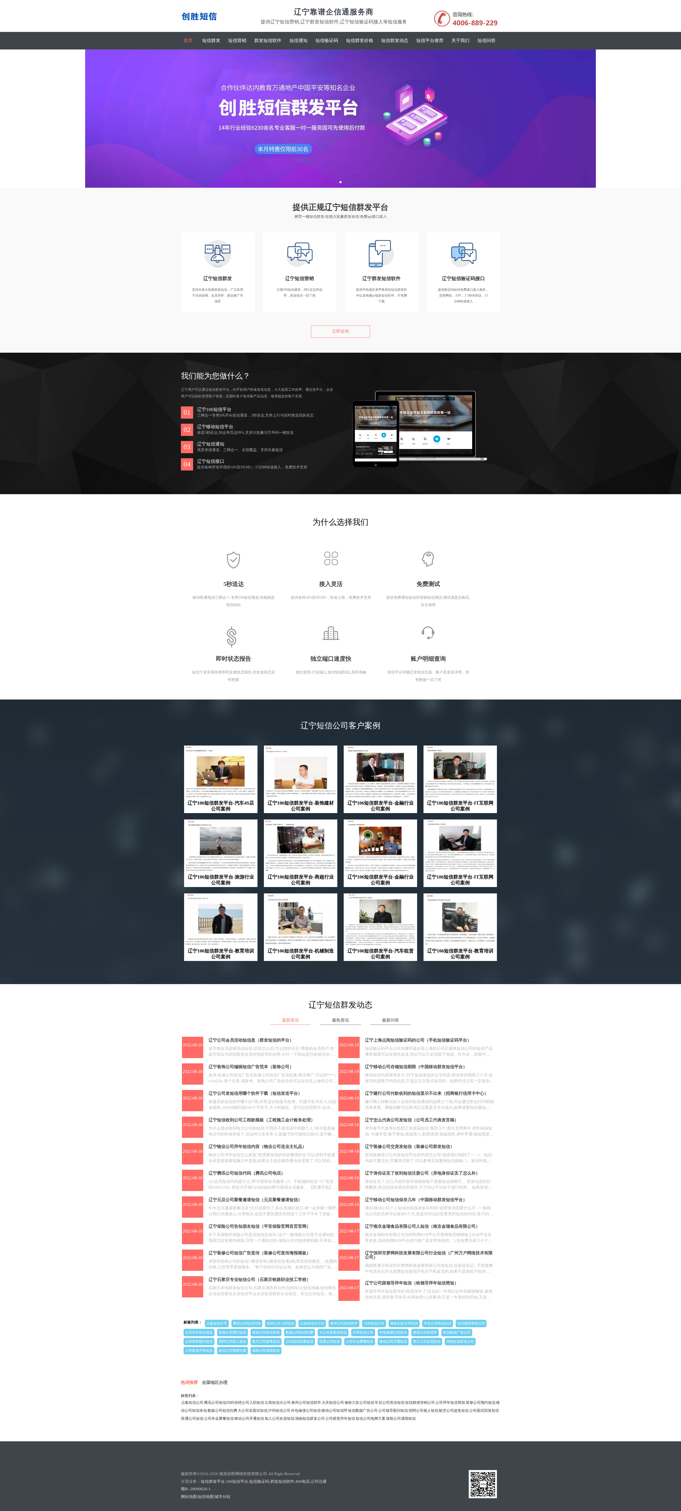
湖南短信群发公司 (460, 1341)
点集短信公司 (216, 1323)
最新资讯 (290, 1020)
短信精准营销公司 (471, 1323)
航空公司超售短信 (266, 1341)
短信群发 (211, 40)
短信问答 (486, 40)
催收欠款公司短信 (404, 1323)
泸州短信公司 (363, 1332)
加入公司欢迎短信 (427, 1341)
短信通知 (298, 40)
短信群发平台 (213, 1481)
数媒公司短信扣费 (299, 1332)
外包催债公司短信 (393, 1332)
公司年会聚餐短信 (359, 1341)
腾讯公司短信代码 (247, 1323)
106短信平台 (237, 1481)
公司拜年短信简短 (199, 1332)
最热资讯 (340, 1020)
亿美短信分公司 (312, 1323)
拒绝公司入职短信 (280, 1323)
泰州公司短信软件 (344, 1323)
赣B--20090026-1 (196, 1489)
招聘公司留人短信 (232, 1341)
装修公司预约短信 (232, 1332)
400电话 (302, 1481)
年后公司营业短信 (437, 1323)
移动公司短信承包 (266, 1332)
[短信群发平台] (199, 23)
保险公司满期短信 (266, 1350)
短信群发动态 (394, 40)
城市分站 (222, 1497)
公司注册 (319, 1481)
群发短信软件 (267, 40)
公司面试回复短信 (299, 1341)
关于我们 (460, 40)
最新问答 (390, 1020)
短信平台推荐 (429, 40)
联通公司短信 (329, 1341)
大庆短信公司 (374, 1323)
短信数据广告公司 (457, 1332)
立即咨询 (340, 331)
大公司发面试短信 (333, 1332)
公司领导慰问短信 (199, 1341)
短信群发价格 (359, 40)
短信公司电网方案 (232, 1350)
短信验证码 (326, 40)
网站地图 (189, 1497)
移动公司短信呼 (425, 1332)
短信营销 (237, 40)
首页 (188, 40)
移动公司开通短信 (393, 1341)
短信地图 (206, 1497)
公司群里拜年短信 (199, 1350)
